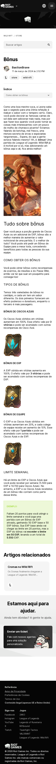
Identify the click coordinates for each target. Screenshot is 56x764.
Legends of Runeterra (31, 722)
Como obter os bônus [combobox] (17, 95)
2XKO (22, 714)
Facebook (10, 714)
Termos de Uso (12, 699)
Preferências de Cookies (17, 695)
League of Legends (29, 718)
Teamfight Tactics (29, 730)
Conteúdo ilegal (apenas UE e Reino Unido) (27, 702)
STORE (19, 36)
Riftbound (25, 726)
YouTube (9, 722)
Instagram (9, 718)
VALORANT (25, 733)
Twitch (8, 730)
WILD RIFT (8, 36)
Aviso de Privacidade (15, 691)
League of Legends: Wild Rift (34, 737)
